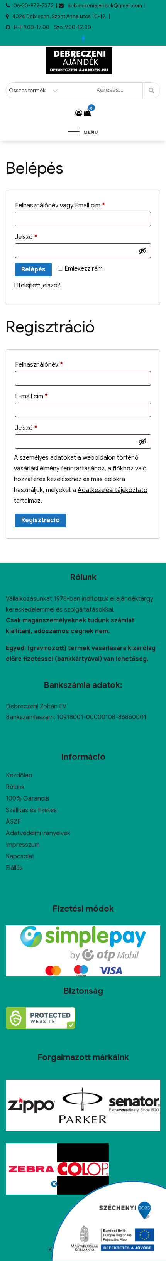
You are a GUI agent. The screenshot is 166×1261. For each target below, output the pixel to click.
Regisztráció (40, 520)
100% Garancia (27, 798)
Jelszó (38, 236)
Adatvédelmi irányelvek (38, 833)
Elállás (14, 868)
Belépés (33, 269)
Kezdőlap (19, 775)
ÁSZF (13, 822)
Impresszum (23, 845)
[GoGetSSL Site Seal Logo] (40, 1018)
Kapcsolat (20, 856)
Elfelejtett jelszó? (37, 285)
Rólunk (15, 787)
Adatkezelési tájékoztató (112, 490)
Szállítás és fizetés (31, 810)
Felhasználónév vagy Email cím (72, 204)
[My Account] (78, 113)
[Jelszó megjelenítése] (142, 250)
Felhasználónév (51, 364)
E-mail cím (44, 395)
